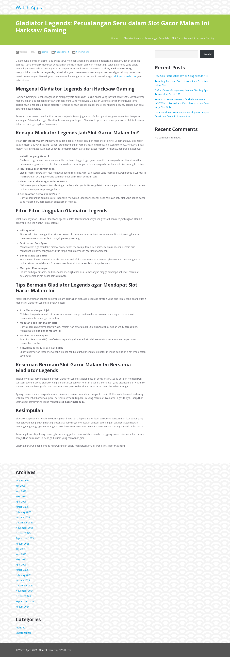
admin (45, 51)
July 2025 (20, 548)
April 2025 (21, 564)
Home (114, 38)
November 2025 (24, 527)
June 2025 (21, 554)
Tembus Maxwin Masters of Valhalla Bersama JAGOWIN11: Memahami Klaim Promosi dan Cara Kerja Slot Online (182, 103)
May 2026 (21, 496)
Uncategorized (62, 51)
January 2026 (23, 517)
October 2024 (23, 596)
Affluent (43, 650)
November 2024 (24, 590)
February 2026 (23, 512)
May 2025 (21, 559)
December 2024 (24, 585)
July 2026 (20, 485)
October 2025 (23, 533)
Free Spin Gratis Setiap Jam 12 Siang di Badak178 (181, 76)
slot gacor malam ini (125, 76)
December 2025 (24, 522)
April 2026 (21, 501)
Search (207, 54)
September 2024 (25, 601)
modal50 (20, 627)
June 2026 (21, 491)
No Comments (82, 51)
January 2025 (23, 580)
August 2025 (22, 543)
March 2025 (22, 569)
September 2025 (25, 538)
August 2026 (22, 480)
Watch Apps (29, 7)
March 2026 (22, 506)
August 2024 (22, 606)
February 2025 (23, 575)
